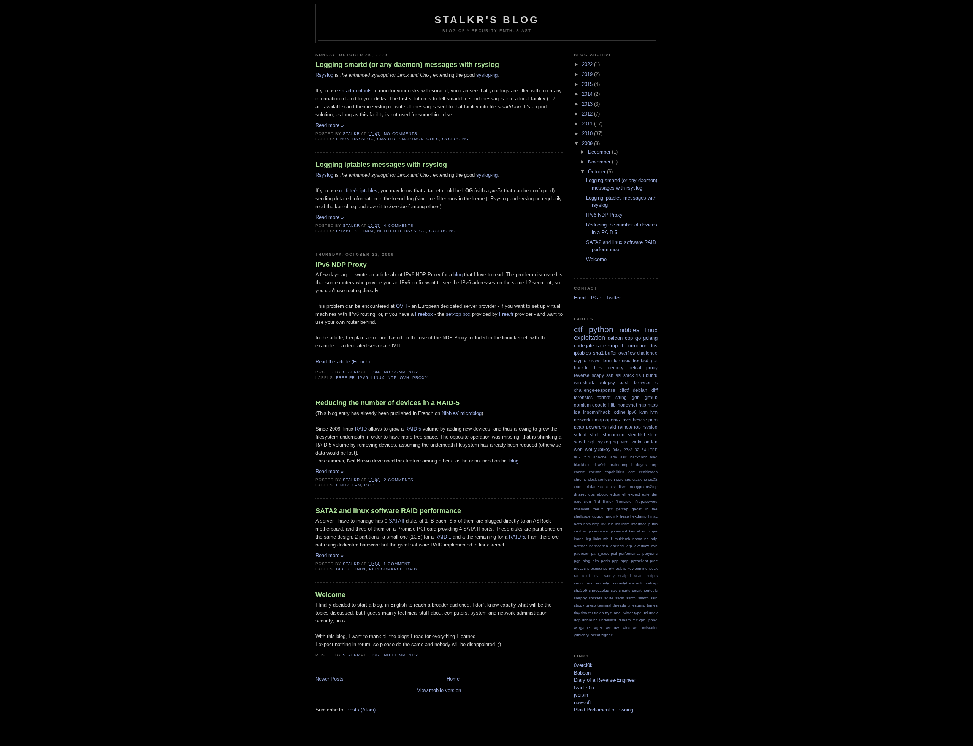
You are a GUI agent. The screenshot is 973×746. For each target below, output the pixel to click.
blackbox (582, 464)
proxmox (594, 568)
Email (580, 298)
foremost (581, 509)
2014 (588, 94)
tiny (577, 613)
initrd (625, 524)
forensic (622, 360)
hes (598, 367)
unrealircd (607, 620)
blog (458, 274)
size (614, 590)
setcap (652, 583)
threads (619, 605)
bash (625, 382)
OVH (401, 306)
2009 (588, 143)
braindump (619, 464)
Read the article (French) (342, 361)
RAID (361, 429)
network (582, 419)
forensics (583, 397)
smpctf (615, 345)
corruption (636, 345)
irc (585, 531)
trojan (599, 613)
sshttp (643, 598)
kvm (643, 412)
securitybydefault (627, 583)
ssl (618, 375)
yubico (579, 635)
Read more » (329, 125)
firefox (608, 501)
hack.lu (581, 367)
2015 (588, 84)
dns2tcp (650, 487)
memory (615, 367)
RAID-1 (443, 537)
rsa (597, 575)
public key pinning (632, 568)
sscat (619, 598)
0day (617, 450)
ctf (578, 329)
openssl (617, 546)
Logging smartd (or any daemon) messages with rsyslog (407, 64)
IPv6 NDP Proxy (341, 264)
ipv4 (577, 531)
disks (343, 569)
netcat (635, 367)
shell (595, 434)
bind (654, 457)
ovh (404, 377)
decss (611, 487)
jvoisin (581, 695)
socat (579, 441)
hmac (653, 516)
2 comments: (400, 480)
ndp (392, 377)
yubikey (602, 449)
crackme (639, 479)
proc (654, 561)
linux (342, 139)
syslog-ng (487, 75)
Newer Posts (329, 679)
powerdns (596, 426)
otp (629, 546)
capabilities (614, 472)
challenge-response (594, 390)
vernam (624, 620)
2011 (588, 124)
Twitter (613, 298)
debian (640, 390)
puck (653, 568)
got (654, 360)
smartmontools (355, 90)
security (602, 583)
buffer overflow (620, 352)
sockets (595, 598)
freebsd (640, 360)
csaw (594, 360)
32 (637, 450)
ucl (645, 613)
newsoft (582, 702)
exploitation (589, 337)
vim (624, 441)
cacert (579, 472)
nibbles (629, 330)
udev (653, 613)
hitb (612, 404)
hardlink (611, 516)
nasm (637, 539)
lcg (588, 539)
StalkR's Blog (487, 19)
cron (578, 487)
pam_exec (600, 553)
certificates (648, 472)
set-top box (458, 314)
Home (453, 679)
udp (577, 620)
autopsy (607, 382)
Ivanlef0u (584, 688)
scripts (652, 575)
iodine (619, 412)
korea (579, 539)
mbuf (607, 539)
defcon (615, 338)
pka (596, 561)
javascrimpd (599, 531)
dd (602, 487)
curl (586, 487)
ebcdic (602, 494)
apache (600, 457)
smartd (386, 139)
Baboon (582, 673)
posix (605, 561)
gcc (610, 509)
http (642, 404)
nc (646, 539)
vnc (635, 620)
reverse (582, 375)
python (601, 329)
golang (650, 338)
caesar (595, 472)
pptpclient (639, 561)
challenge (647, 352)
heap (624, 516)
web (578, 449)
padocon (582, 553)
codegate (584, 345)
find (597, 501)
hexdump (638, 516)
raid (369, 485)
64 (644, 450)
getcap (622, 509)
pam (653, 419)
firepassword (646, 501)
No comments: (402, 133)
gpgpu (598, 516)
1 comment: (397, 564)
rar (576, 575)
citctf (624, 390)
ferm (607, 360)
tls (638, 375)
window (612, 628)
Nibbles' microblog (462, 413)
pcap (579, 426)
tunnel (615, 613)
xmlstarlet (649, 628)
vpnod (652, 620)
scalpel (624, 575)
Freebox (424, 314)
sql (591, 441)
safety (609, 575)
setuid (580, 434)
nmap (598, 419)
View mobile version (439, 690)
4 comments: (400, 225)
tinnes (652, 605)
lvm (356, 485)
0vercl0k (583, 665)
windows (630, 628)
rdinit (586, 575)
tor (590, 613)
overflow (641, 546)
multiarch (622, 539)
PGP (596, 298)
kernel (634, 531)
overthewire (635, 419)
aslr (623, 457)
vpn (642, 620)
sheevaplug (599, 590)
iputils (653, 524)
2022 (588, 64)
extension (582, 501)
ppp (615, 561)
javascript (619, 531)
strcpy (579, 605)
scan (638, 575)
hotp (578, 524)
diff (654, 390)
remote (625, 426)
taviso (591, 605)
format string (612, 397)
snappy (580, 598)
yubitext (593, 635)
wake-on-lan (645, 441)
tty (607, 613)
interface (639, 524)
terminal (604, 605)
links (597, 539)
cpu (628, 479)
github (651, 397)
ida (577, 412)
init (617, 524)
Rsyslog (324, 75)
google (599, 404)
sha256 (580, 590)
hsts (587, 524)
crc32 (653, 479)
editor (615, 494)
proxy (420, 377)
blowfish (600, 464)
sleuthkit (636, 434)
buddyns (639, 464)
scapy (598, 375)
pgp (577, 561)
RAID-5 (413, 429)
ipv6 (363, 377)
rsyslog (363, 139)
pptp (625, 561)
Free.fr (506, 314)
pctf (614, 553)
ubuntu (650, 375)
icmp (596, 524)
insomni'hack (596, 412)
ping (586, 561)
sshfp (631, 598)
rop (637, 426)
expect (634, 494)
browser (642, 382)
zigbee (607, 635)
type (638, 613)
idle (611, 524)
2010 (588, 133)
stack (628, 375)
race (601, 345)
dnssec (580, 494)
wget (598, 628)
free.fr (345, 377)
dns (654, 345)
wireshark (584, 382)
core (620, 479)
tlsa (584, 613)
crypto (580, 360)
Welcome (330, 595)
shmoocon (613, 434)
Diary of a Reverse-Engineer (605, 680)
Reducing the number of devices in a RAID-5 (387, 403)
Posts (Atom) (361, 710)
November (600, 162)
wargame (582, 628)
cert (631, 472)
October (597, 171)
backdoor (638, 457)
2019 (588, 74)
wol (588, 449)
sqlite (608, 598)
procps (580, 568)
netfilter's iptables (358, 190)
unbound (590, 620)
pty (611, 568)
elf (624, 494)
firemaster (624, 501)
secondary (583, 583)
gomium (582, 404)
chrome (580, 479)
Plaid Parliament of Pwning (603, 710)
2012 (588, 114)
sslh (654, 598)
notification (598, 546)
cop (629, 338)
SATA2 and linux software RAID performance (388, 511)
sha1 (598, 353)
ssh (609, 375)
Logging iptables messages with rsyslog (381, 164)
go (638, 338)
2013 (588, 104)
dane (594, 487)
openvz (613, 419)
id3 (604, 524)
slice (653, 434)
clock (592, 479)
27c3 (628, 450)
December (600, 152)
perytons (650, 553)
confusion (606, 479)
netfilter (389, 231)
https (653, 404)
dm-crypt (635, 487)
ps (605, 568)
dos (591, 494)
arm (613, 457)
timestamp (636, 605)
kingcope (650, 531)
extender (650, 494)
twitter (628, 613)
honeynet (627, 404)
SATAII (396, 521)
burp (654, 464)
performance (386, 569)
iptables (347, 231)
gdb (636, 397)
